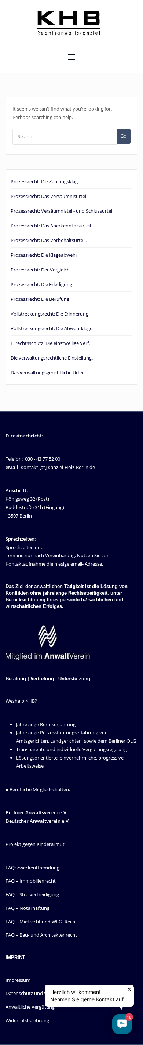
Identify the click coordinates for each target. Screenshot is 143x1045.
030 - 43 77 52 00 (42, 458)
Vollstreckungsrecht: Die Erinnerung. (50, 313)
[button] (122, 1024)
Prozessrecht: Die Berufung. (40, 299)
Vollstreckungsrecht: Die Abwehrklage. (52, 328)
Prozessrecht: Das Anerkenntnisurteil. (51, 225)
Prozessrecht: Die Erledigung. (42, 284)
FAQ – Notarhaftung (28, 908)
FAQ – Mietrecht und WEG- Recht (41, 921)
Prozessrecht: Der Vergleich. (41, 269)
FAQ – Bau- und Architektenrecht (41, 935)
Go (123, 136)
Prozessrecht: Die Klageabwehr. (44, 255)
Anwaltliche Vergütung (30, 1006)
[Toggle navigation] (71, 57)
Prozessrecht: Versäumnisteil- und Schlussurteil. (62, 211)
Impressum (18, 980)
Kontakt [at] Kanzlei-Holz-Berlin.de (58, 467)
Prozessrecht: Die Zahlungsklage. (46, 181)
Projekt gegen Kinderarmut (35, 844)
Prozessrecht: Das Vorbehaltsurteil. (49, 240)
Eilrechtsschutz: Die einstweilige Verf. (50, 343)
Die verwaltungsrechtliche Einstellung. (52, 357)
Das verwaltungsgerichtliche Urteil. (48, 372)
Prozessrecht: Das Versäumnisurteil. (49, 196)
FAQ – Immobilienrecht (31, 881)
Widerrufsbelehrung (27, 1020)
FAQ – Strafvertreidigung (32, 894)
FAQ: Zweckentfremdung (32, 867)
